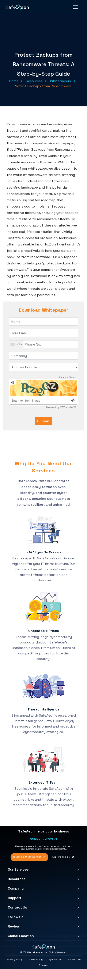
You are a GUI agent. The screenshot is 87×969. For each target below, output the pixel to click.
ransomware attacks (53, 219)
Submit (43, 421)
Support (14, 898)
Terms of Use (73, 959)
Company (16, 888)
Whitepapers (60, 81)
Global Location (21, 936)
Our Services (18, 869)
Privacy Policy (15, 959)
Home (13, 81)
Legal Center (54, 959)
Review (14, 926)
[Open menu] (75, 7)
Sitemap (43, 965)
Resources (34, 81)
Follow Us (15, 917)
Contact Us (17, 907)
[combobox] (16, 344)
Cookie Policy (35, 959)
